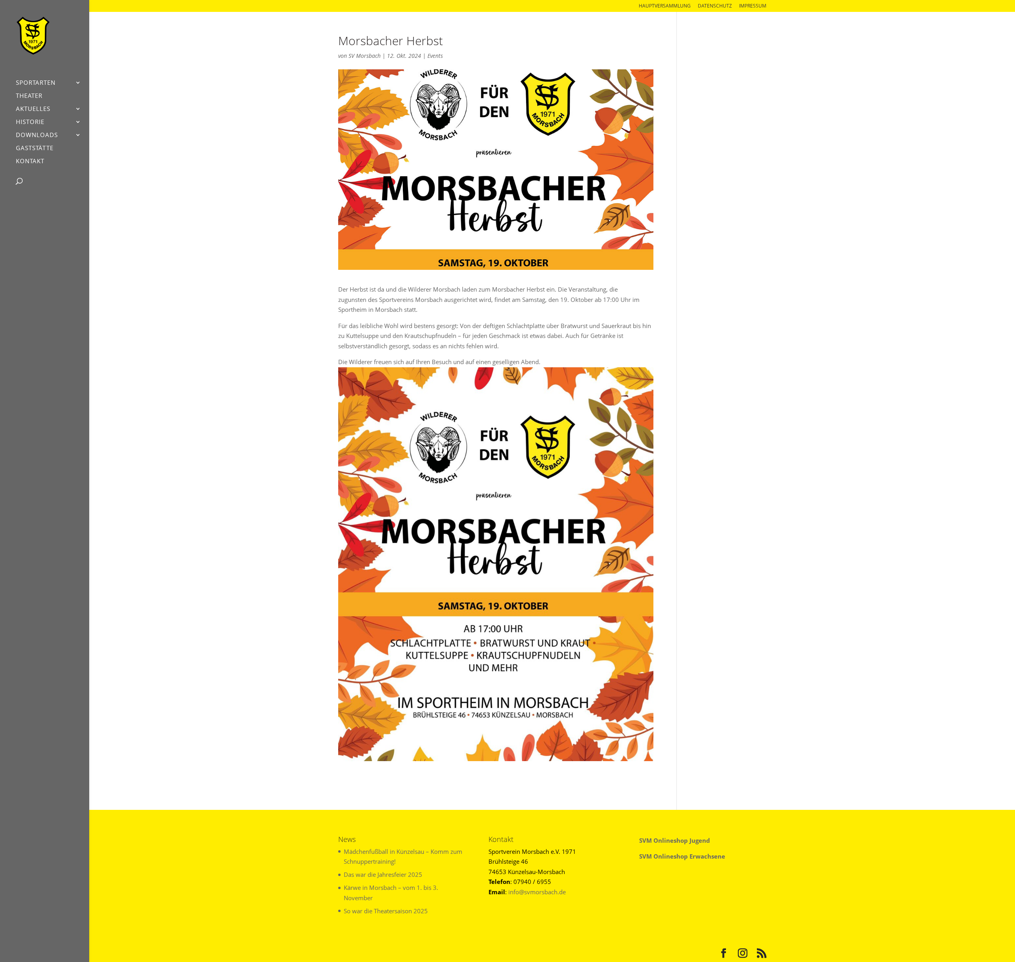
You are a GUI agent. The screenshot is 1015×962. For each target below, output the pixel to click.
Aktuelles (33, 109)
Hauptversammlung (665, 6)
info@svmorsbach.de (537, 892)
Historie (30, 122)
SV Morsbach (365, 55)
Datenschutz (715, 6)
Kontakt (30, 161)
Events (435, 55)
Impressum (752, 6)
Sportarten (36, 83)
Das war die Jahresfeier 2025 (383, 874)
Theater (29, 96)
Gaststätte (35, 148)
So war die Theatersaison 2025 (386, 911)
